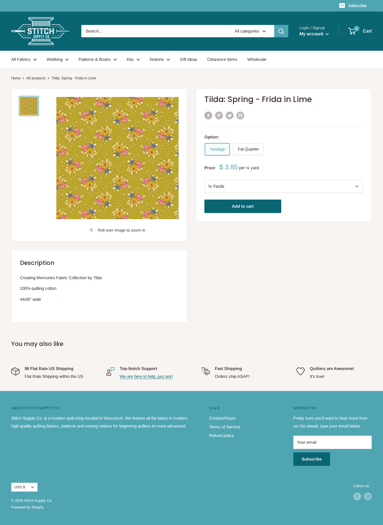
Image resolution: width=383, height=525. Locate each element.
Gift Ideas (188, 59)
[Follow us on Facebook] (357, 496)
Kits (130, 59)
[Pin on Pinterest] (219, 115)
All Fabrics (21, 59)
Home (16, 78)
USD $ (19, 487)
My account (311, 33)
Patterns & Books (95, 59)
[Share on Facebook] (208, 115)
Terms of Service (224, 426)
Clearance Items (222, 59)
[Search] (281, 31)
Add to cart (243, 206)
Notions (157, 59)
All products (36, 78)
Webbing (55, 59)
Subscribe (357, 5)
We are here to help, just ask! (146, 376)
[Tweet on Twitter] (230, 115)
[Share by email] (240, 115)
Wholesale (256, 59)
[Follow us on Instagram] (368, 496)
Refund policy (221, 435)
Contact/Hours (222, 418)
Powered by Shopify (27, 507)
